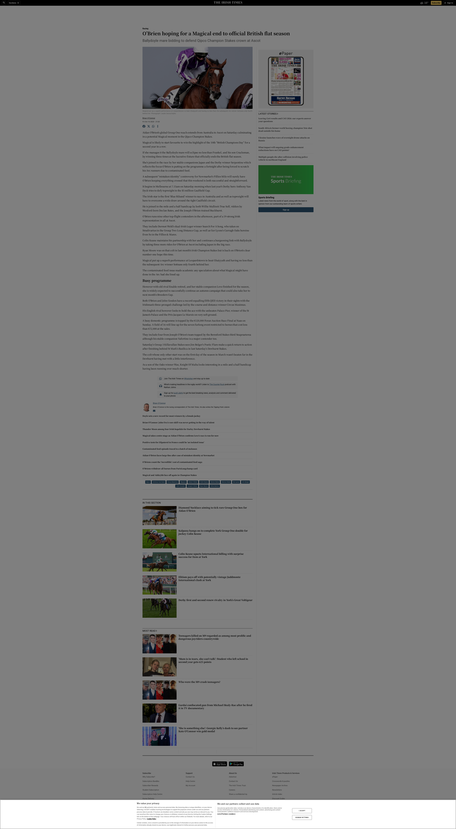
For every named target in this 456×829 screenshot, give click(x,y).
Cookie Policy (151, 819)
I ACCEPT (302, 811)
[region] (228, 814)
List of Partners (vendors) (226, 814)
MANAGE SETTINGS (302, 817)
